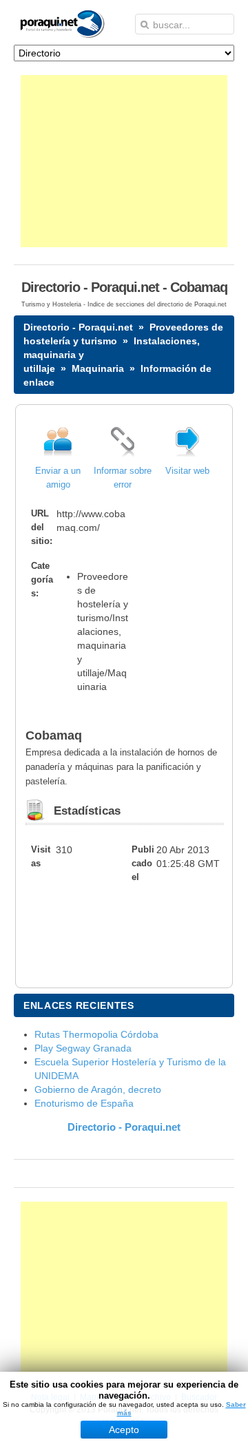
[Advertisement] (124, 161)
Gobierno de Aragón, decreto (97, 1089)
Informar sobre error (123, 478)
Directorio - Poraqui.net (78, 327)
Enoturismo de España (84, 1103)
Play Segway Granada (83, 1048)
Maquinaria (98, 368)
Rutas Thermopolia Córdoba (96, 1034)
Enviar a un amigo (58, 478)
